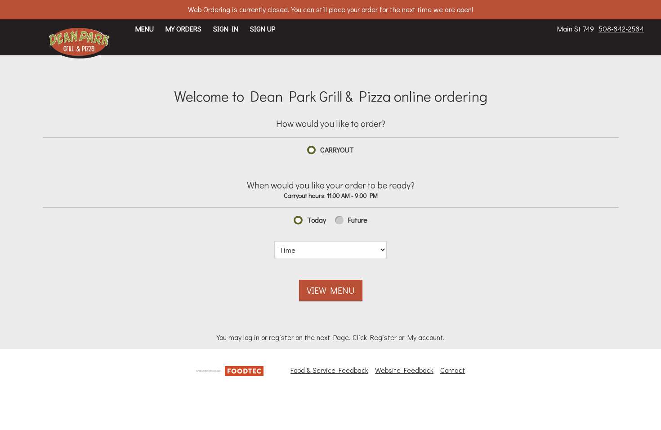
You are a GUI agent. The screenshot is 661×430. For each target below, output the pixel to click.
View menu (331, 290)
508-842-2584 (621, 28)
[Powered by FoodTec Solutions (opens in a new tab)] (230, 369)
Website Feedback (404, 370)
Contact (452, 370)
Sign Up (262, 28)
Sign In (225, 28)
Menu (144, 28)
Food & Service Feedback (329, 370)
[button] (79, 43)
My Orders (183, 28)
